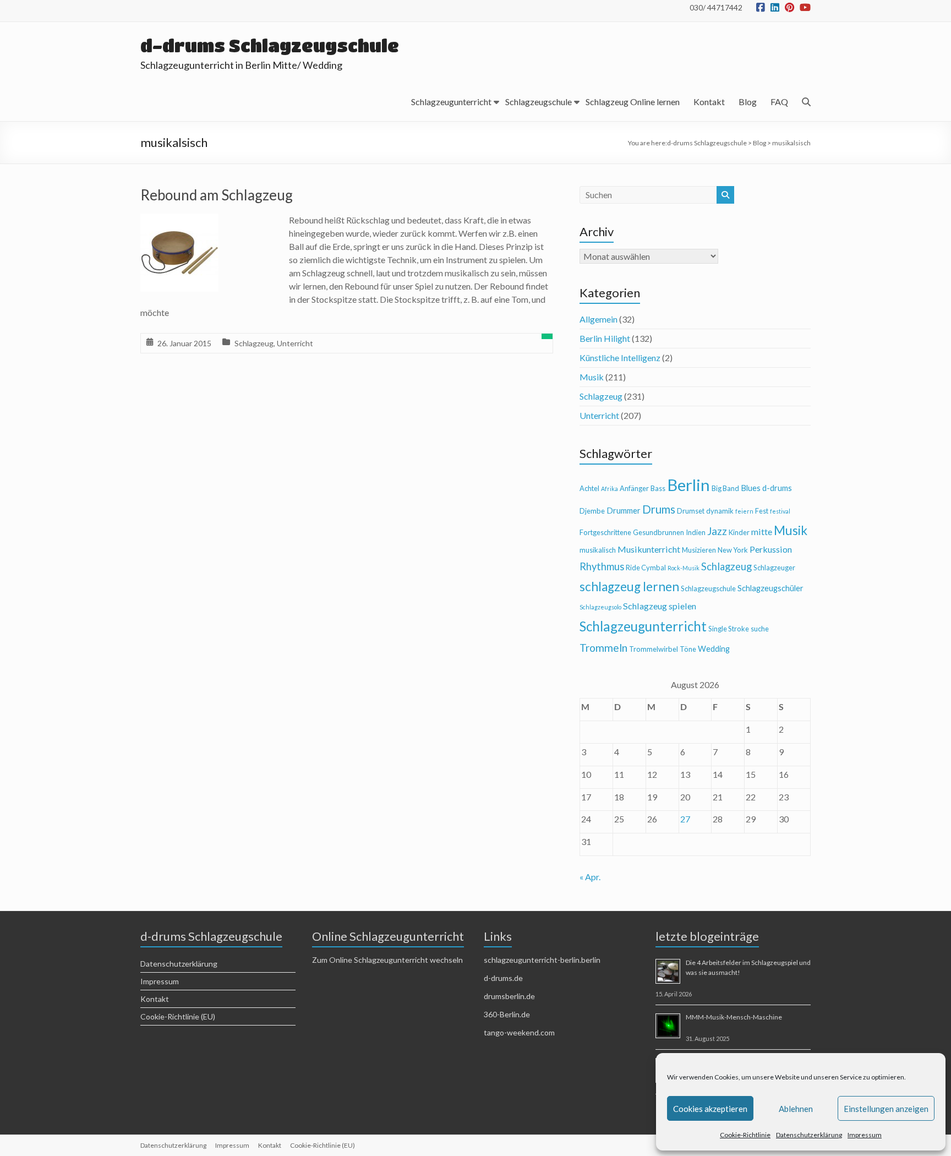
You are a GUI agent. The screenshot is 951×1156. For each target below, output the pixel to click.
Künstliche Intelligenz (620, 357)
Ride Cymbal (646, 567)
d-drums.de (503, 978)
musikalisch (598, 550)
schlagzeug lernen (629, 586)
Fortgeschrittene (605, 532)
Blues (751, 488)
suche (760, 628)
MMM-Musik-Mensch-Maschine (734, 1017)
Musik (592, 377)
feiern (744, 511)
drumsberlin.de (509, 996)
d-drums (777, 488)
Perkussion (771, 549)
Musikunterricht (648, 549)
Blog (748, 101)
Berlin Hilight (605, 338)
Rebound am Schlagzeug (216, 195)
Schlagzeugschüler (770, 588)
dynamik (720, 510)
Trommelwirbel (653, 649)
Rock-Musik (683, 567)
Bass (658, 488)
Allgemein (598, 319)
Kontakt (709, 101)
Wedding (714, 648)
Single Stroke (728, 628)
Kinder (739, 532)
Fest (761, 510)
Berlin (688, 484)
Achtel (589, 488)
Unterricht (295, 343)
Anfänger (634, 488)
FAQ (779, 101)
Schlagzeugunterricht (451, 101)
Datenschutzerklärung (809, 1135)
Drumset (690, 510)
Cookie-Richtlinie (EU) (177, 1016)
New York (733, 550)
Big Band (725, 488)
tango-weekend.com (519, 1032)
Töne (688, 649)
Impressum (865, 1135)
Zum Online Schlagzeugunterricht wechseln (387, 959)
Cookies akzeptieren (710, 1109)
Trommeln (603, 647)
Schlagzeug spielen (659, 606)
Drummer (623, 510)
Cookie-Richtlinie (745, 1135)
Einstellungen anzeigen (886, 1109)
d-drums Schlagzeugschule (269, 45)
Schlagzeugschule (538, 101)
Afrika (609, 488)
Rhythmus (602, 566)
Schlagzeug (254, 343)
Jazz (717, 531)
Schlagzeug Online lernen (633, 101)
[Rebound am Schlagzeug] (179, 221)
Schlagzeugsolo (600, 606)
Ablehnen (796, 1109)
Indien (696, 532)
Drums (658, 509)
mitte (761, 531)
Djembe (592, 510)
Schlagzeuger (774, 567)
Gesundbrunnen (658, 532)
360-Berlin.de (507, 1014)
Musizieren (699, 550)
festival (780, 511)
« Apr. (590, 876)
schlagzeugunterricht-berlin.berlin (542, 959)
